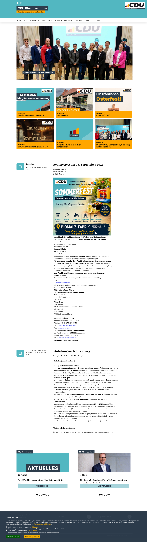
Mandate (80, 20)
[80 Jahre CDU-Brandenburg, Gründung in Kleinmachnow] (113, 136)
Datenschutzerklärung (42, 524)
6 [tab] (48, 495)
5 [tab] (46, 495)
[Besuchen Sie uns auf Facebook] (17, 3)
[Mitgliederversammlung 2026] (35, 106)
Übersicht (36, 527)
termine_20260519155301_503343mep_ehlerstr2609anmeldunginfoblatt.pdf (86, 432)
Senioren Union (93, 20)
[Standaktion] (74, 106)
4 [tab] (44, 495)
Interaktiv (69, 20)
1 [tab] (37, 495)
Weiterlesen (42, 486)
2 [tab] (39, 495)
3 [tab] (41, 495)
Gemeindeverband (38, 20)
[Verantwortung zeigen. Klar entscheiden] (74, 133)
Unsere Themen (55, 20)
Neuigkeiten (21, 20)
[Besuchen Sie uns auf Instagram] (21, 3)
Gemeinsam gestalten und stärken (38, 72)
